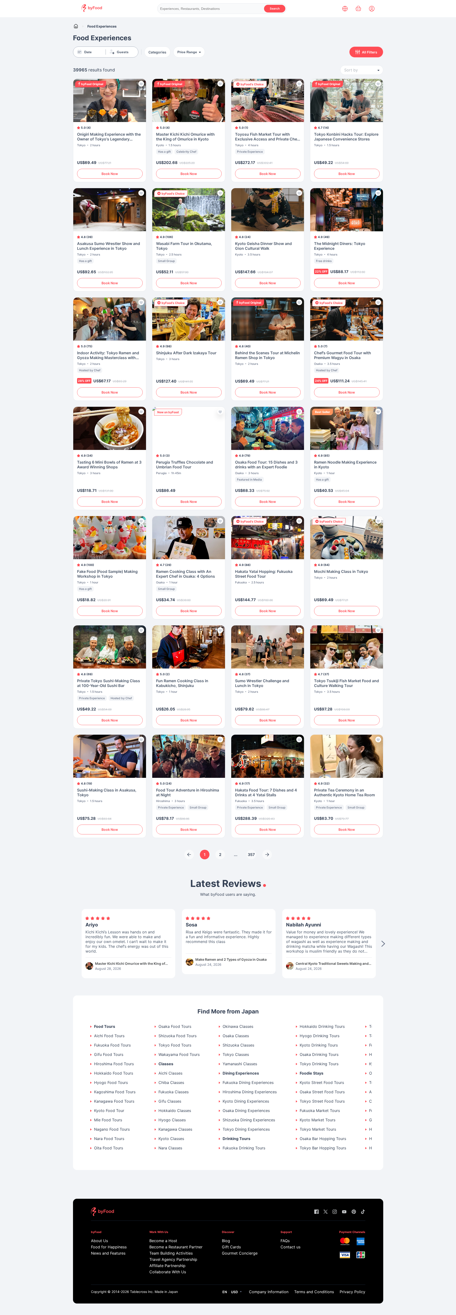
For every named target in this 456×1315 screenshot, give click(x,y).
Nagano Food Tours (112, 1129)
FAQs (285, 1240)
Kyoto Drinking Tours (319, 1045)
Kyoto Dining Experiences (246, 1101)
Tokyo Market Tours (318, 1129)
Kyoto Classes (171, 1138)
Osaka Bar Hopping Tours (323, 1138)
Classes (165, 1064)
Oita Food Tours (108, 1148)
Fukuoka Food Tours (112, 1045)
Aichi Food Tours (109, 1036)
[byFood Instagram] (335, 1212)
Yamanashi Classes (240, 1064)
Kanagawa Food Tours (114, 1101)
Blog (226, 1240)
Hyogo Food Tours (111, 1082)
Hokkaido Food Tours (113, 1073)
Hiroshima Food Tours (114, 1064)
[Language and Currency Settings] (345, 9)
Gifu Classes (169, 1101)
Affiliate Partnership (167, 1265)
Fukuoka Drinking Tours (244, 1148)
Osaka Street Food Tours (322, 1092)
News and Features (108, 1253)
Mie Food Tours (108, 1120)
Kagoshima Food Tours (114, 1092)
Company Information (268, 1291)
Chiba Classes (171, 1082)
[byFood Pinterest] (354, 1212)
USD (234, 1292)
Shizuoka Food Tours (177, 1036)
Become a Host (163, 1240)
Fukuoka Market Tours (320, 1110)
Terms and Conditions (314, 1291)
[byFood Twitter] (325, 1212)
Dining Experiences (241, 1073)
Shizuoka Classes (238, 1045)
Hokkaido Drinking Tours (322, 1026)
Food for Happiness (109, 1247)
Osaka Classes (236, 1036)
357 (251, 854)
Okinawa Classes (238, 1026)
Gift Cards (231, 1247)
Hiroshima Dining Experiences (250, 1092)
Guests (123, 52)
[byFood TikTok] (362, 1212)
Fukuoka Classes (173, 1092)
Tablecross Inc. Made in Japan (154, 1292)
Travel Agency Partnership (173, 1259)
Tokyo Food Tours (174, 1045)
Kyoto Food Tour (109, 1110)
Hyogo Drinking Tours (319, 1036)
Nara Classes (170, 1148)
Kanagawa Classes (175, 1129)
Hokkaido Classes (174, 1110)
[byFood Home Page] (92, 11)
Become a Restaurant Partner (175, 1247)
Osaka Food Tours (174, 1026)
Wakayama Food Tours (179, 1054)
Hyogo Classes (172, 1120)
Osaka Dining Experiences (246, 1110)
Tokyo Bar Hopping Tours (323, 1148)
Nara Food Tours (109, 1138)
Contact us (290, 1247)
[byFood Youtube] (344, 1212)
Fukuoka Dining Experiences (248, 1082)
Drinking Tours (236, 1138)
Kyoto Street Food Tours (322, 1082)
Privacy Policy (352, 1291)
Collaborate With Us (167, 1271)
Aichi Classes (170, 1073)
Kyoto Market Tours (317, 1120)
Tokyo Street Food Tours (322, 1101)
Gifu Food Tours (108, 1054)
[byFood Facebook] (316, 1212)
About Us (99, 1240)
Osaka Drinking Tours (319, 1054)
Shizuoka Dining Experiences (249, 1120)
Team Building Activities (171, 1253)
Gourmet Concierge (240, 1253)
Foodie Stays (311, 1073)
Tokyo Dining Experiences (246, 1129)
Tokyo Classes (236, 1054)
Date (88, 52)
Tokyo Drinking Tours (319, 1064)
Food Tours (104, 1026)
